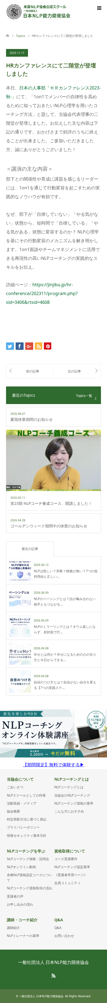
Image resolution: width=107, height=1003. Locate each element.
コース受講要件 (65, 859)
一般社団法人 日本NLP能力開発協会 (53, 962)
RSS (53, 975)
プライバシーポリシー (23, 827)
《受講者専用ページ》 (70, 875)
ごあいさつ (15, 787)
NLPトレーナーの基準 (23, 935)
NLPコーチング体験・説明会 (28, 859)
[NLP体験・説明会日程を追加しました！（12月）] (77, 371)
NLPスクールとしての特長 (26, 795)
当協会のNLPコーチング (72, 795)
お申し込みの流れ (20, 904)
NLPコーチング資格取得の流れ (29, 888)
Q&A (57, 927)
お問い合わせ (64, 935)
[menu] (99, 8)
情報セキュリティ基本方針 (26, 835)
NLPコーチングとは (68, 787)
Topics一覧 (84, 395)
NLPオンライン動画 (21, 867)
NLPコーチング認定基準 (72, 867)
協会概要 (13, 811)
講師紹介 (13, 927)
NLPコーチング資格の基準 (73, 803)
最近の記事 (30, 548)
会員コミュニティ (67, 883)
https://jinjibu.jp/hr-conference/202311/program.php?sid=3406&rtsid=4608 (42, 293)
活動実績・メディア (21, 803)
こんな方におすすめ (69, 811)
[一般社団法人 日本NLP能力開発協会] (38, 12)
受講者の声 (15, 896)
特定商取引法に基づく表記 (26, 819)
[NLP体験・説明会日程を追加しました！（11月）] (29, 371)
